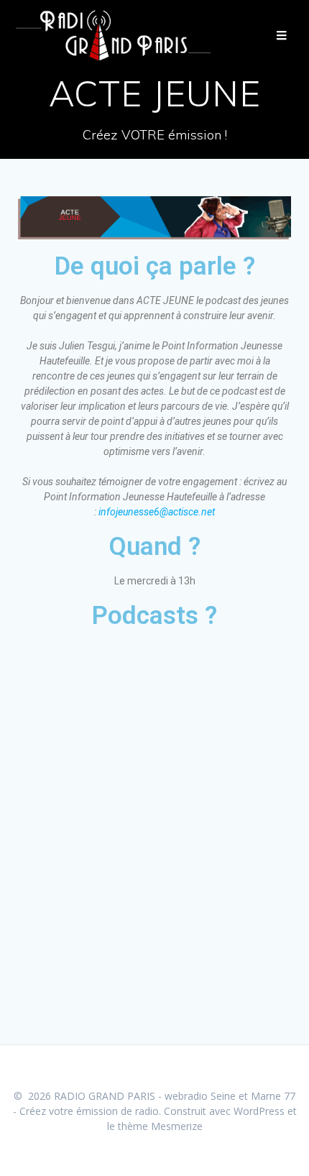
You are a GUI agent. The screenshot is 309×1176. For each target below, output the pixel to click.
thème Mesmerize (160, 1126)
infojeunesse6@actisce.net (156, 512)
